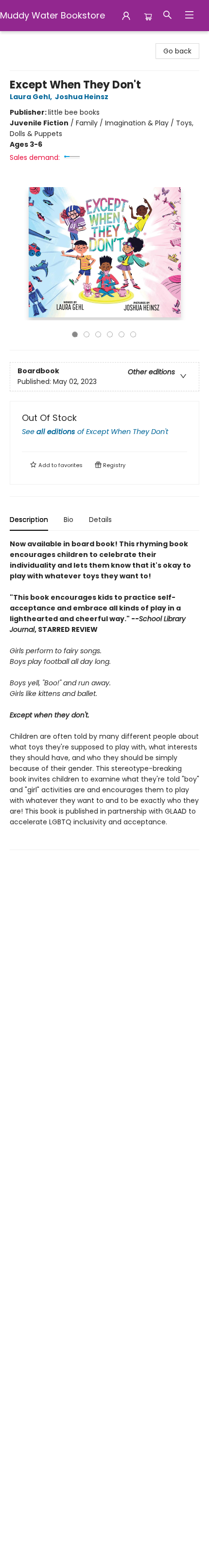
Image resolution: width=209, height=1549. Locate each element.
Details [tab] (100, 519)
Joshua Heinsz (81, 97)
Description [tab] (29, 519)
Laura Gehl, (31, 97)
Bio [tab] (68, 519)
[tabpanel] (104, 694)
